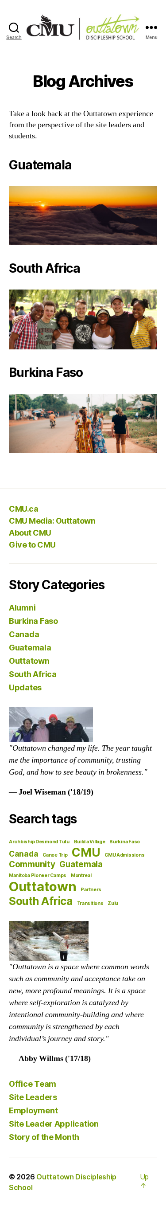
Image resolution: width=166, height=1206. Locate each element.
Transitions (90, 903)
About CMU (30, 532)
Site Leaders (33, 1097)
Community (32, 864)
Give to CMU (32, 544)
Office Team (32, 1084)
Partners (91, 890)
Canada (24, 634)
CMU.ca (23, 508)
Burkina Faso (33, 621)
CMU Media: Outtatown (52, 520)
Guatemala (30, 647)
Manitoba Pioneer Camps (37, 875)
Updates (25, 687)
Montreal (81, 875)
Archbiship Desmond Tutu (39, 842)
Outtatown (29, 661)
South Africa (33, 674)
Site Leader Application (54, 1123)
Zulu (113, 903)
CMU (86, 852)
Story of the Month (44, 1137)
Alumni (22, 607)
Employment (33, 1110)
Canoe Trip (54, 855)
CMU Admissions (124, 855)
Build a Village (89, 842)
